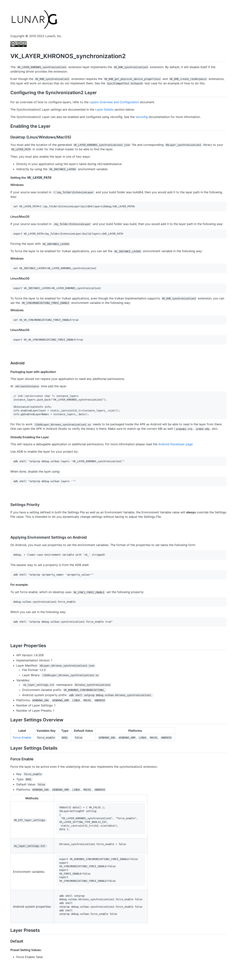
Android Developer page (175, 444)
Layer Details (104, 109)
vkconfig (142, 117)
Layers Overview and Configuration (114, 102)
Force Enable (22, 737)
